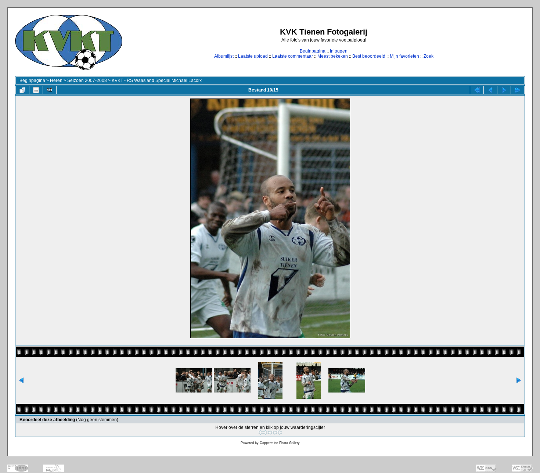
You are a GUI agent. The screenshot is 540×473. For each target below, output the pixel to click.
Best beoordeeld (368, 56)
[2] (265, 432)
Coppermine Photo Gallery (280, 443)
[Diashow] (49, 90)
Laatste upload (253, 56)
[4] (275, 432)
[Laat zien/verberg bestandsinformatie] (36, 90)
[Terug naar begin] (476, 90)
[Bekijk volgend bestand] (504, 90)
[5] (279, 432)
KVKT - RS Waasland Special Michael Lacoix (157, 80)
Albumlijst (224, 56)
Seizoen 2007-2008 (87, 80)
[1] (260, 432)
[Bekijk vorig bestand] (490, 90)
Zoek (428, 56)
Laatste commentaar (292, 56)
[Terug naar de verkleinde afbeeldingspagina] (22, 90)
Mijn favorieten (404, 56)
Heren (56, 80)
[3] (270, 432)
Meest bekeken (332, 56)
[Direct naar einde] (517, 90)
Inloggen (339, 51)
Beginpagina (312, 51)
